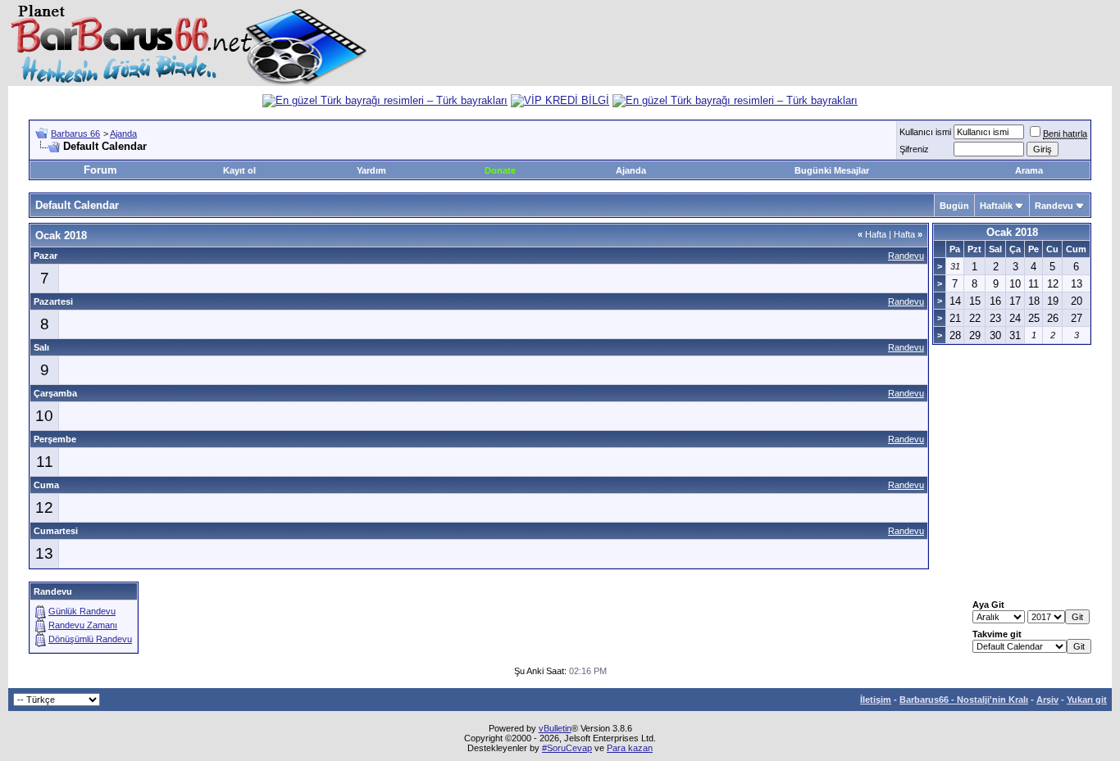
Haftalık (996, 206)
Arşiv (1047, 699)
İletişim (875, 699)
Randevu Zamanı (82, 625)
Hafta (872, 234)
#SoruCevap (567, 748)
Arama (1029, 170)
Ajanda (123, 133)
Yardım (371, 170)
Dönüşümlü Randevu (90, 639)
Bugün (954, 206)
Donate (500, 170)
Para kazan (630, 748)
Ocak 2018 (1012, 232)
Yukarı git (1087, 699)
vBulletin (555, 728)
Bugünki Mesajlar (831, 170)
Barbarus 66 (75, 133)
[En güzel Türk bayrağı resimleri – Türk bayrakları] (385, 100)
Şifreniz (914, 149)
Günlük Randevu (82, 611)
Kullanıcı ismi (925, 132)
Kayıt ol (239, 170)
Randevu (1054, 206)
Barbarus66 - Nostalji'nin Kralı (963, 699)
